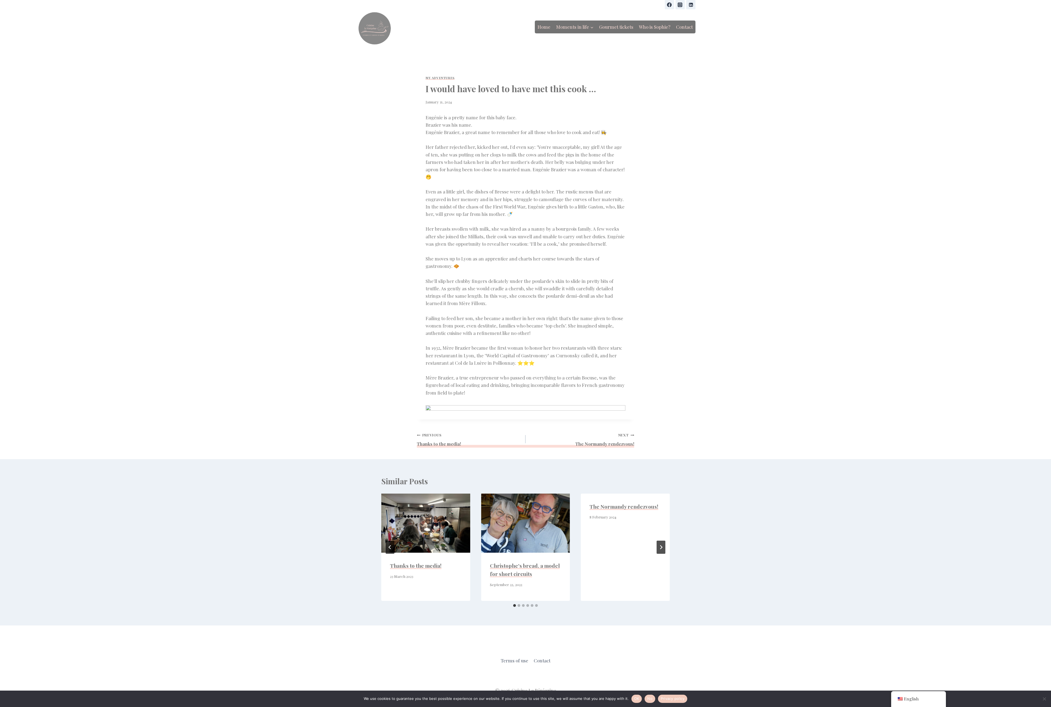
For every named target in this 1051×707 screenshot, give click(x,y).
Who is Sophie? (654, 27)
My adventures (440, 78)
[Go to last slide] (390, 547)
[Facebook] (669, 4)
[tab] (514, 605)
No (649, 698)
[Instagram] (680, 4)
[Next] (661, 547)
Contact (684, 27)
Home (544, 27)
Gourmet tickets (616, 27)
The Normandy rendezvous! (604, 440)
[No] (1044, 699)
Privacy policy (673, 698)
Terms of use (514, 660)
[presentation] (425, 523)
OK (636, 698)
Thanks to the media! (439, 440)
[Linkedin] (690, 4)
